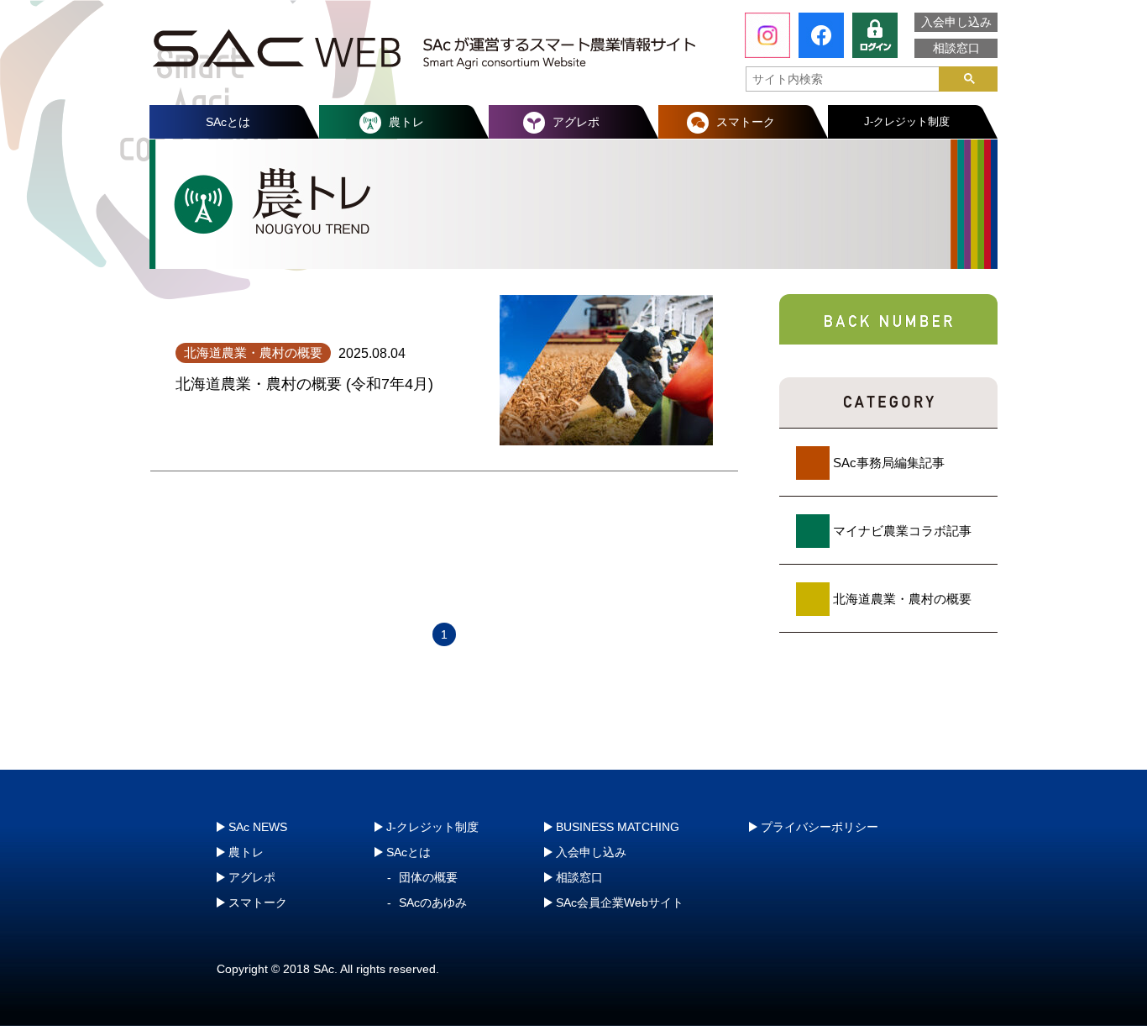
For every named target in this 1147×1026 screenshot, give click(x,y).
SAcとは (228, 122)
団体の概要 (428, 877)
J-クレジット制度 (907, 121)
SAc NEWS (257, 827)
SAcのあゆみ (433, 902)
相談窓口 (956, 48)
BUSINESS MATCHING (617, 827)
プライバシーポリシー (819, 827)
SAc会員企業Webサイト (619, 902)
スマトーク (745, 122)
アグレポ (576, 122)
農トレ (406, 122)
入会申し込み (956, 22)
